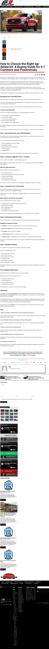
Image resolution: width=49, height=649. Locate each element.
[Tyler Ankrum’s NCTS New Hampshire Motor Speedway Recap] (8, 532)
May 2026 (20, 592)
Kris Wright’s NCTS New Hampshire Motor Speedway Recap (7, 492)
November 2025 (20, 599)
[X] (4, 46)
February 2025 (20, 610)
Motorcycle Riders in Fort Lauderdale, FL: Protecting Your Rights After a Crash (36, 378)
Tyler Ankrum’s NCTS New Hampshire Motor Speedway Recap (8, 538)
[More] (45, 362)
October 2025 (20, 600)
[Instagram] (40, 75)
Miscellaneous (3, 8)
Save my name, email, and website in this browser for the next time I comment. (17, 399)
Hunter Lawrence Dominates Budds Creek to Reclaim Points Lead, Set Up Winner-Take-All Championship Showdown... (8, 515)
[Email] (4, 54)
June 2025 (20, 605)
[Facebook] (4, 42)
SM (2, 74)
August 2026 (20, 588)
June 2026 (20, 591)
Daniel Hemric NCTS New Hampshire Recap (8, 561)
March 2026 (20, 594)
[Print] (4, 58)
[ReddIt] (4, 50)
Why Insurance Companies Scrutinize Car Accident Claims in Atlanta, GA (13, 378)
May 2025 (20, 606)
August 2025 (20, 603)
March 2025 (20, 609)
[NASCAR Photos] (44, 75)
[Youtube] (42, 75)
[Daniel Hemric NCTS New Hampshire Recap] (8, 555)
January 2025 (20, 611)
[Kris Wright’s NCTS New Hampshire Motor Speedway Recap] (8, 485)
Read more (3, 499)
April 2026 (20, 593)
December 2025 (20, 598)
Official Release (2, 493)
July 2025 (19, 604)
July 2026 (19, 590)
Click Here (29, 355)
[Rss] (8, 604)
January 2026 (20, 597)
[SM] (4, 369)
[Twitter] (37, 75)
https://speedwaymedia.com (14, 368)
